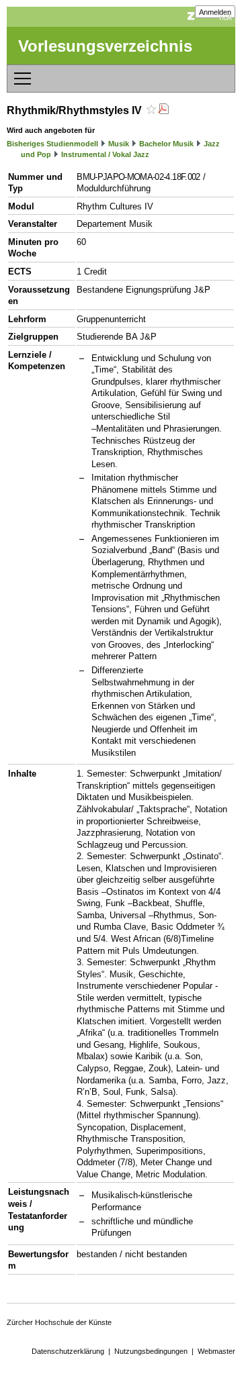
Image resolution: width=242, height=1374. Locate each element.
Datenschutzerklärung (68, 1351)
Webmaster (216, 1351)
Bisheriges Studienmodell (52, 144)
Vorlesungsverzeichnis (105, 46)
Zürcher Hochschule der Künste (59, 1322)
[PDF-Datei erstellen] (163, 110)
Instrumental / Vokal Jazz (105, 154)
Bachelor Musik (166, 144)
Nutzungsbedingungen (151, 1351)
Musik (118, 144)
